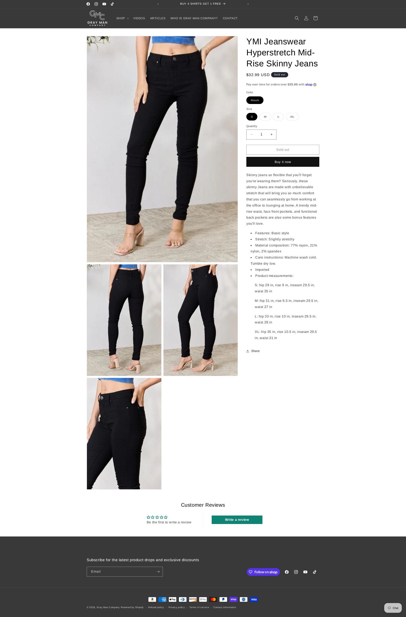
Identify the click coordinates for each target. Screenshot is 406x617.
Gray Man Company (108, 607)
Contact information (224, 607)
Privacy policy (177, 607)
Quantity (251, 126)
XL (294, 117)
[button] (122, 18)
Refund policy (156, 607)
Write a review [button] (237, 520)
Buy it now (283, 162)
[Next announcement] (248, 4)
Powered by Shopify (132, 607)
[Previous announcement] (158, 4)
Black (257, 101)
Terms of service (199, 607)
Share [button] (255, 351)
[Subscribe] (158, 572)
